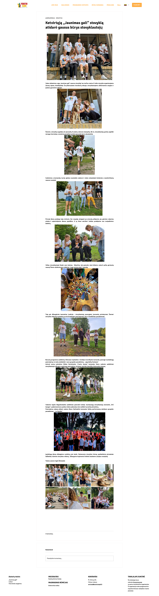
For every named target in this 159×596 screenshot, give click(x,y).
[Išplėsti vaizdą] (56, 475)
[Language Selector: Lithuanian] (126, 5)
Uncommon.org (137, 582)
